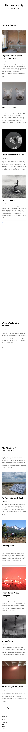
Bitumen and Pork (9, 107)
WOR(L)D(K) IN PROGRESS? (13, 686)
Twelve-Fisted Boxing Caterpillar (10, 594)
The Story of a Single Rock (12, 498)
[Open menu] (14, 15)
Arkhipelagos (7, 641)
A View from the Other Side (13, 154)
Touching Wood (8, 545)
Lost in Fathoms (8, 200)
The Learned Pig (14, 5)
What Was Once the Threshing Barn (10, 449)
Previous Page (5, 708)
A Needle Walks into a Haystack (10, 324)
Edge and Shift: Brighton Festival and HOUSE (12, 57)
